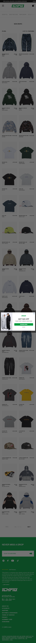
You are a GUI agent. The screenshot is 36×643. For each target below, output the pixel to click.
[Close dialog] (34, 313)
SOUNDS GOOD (23, 324)
